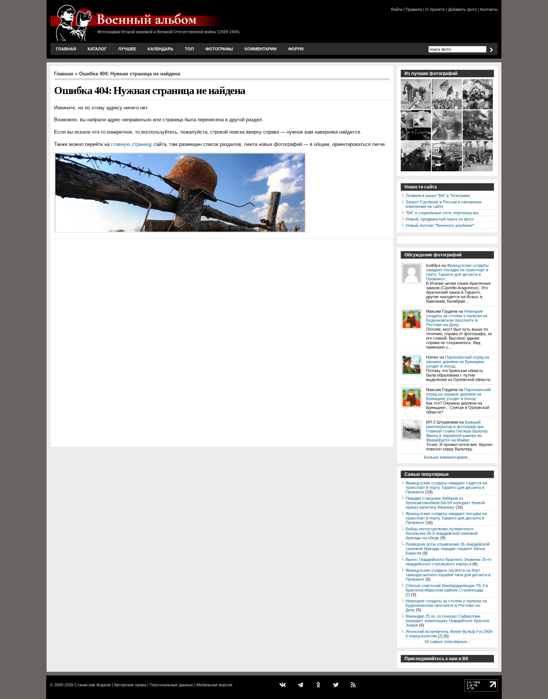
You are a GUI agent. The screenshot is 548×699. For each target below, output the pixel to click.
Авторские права (130, 685)
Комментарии (261, 49)
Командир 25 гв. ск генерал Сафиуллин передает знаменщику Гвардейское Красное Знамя (447, 620)
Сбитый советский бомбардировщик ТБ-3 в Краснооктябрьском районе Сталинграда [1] (447, 590)
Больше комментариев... (447, 457)
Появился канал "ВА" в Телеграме (438, 195)
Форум (295, 49)
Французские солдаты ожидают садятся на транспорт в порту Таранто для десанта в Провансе (446, 487)
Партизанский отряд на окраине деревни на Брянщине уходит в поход (457, 361)
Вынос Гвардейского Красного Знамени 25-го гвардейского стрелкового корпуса (448, 561)
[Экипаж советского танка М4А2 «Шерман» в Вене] (447, 139)
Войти (396, 9)
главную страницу (131, 144)
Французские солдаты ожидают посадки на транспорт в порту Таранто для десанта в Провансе (457, 272)
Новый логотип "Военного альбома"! (440, 225)
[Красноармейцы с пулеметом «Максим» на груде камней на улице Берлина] (478, 108)
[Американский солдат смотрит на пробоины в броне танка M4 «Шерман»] (416, 139)
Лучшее (127, 49)
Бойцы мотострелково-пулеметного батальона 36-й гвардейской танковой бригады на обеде (442, 533)
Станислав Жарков (93, 685)
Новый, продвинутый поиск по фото (440, 219)
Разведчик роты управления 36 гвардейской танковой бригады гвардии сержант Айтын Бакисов (447, 548)
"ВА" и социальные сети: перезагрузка (442, 212)
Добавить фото (462, 9)
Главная (66, 49)
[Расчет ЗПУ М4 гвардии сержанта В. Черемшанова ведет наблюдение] (416, 170)
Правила (414, 9)
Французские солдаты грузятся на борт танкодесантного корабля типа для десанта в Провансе (448, 574)
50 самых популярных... (447, 641)
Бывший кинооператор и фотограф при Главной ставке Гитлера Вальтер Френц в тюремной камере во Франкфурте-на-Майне (457, 431)
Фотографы (219, 49)
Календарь (160, 49)
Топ (189, 49)
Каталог (97, 49)
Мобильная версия (214, 685)
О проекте (435, 9)
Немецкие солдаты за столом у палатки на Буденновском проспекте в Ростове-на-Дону (456, 318)
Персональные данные (171, 685)
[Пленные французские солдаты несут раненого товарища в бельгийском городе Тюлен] (478, 170)
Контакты (489, 9)
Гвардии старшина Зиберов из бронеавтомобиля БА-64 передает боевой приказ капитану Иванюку (445, 502)
